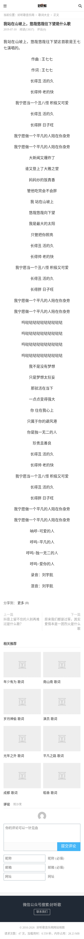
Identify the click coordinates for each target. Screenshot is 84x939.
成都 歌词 (11, 793)
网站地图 (59, 927)
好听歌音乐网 (42, 5)
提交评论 (68, 846)
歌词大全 (43, 15)
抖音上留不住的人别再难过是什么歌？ (21, 622)
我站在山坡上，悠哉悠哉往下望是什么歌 (37, 24)
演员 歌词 (50, 719)
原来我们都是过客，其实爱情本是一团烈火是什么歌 (62, 624)
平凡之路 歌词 (53, 756)
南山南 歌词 (51, 682)
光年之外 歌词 (14, 756)
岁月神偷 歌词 (14, 719)
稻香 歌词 (50, 793)
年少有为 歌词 (14, 682)
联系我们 (42, 911)
